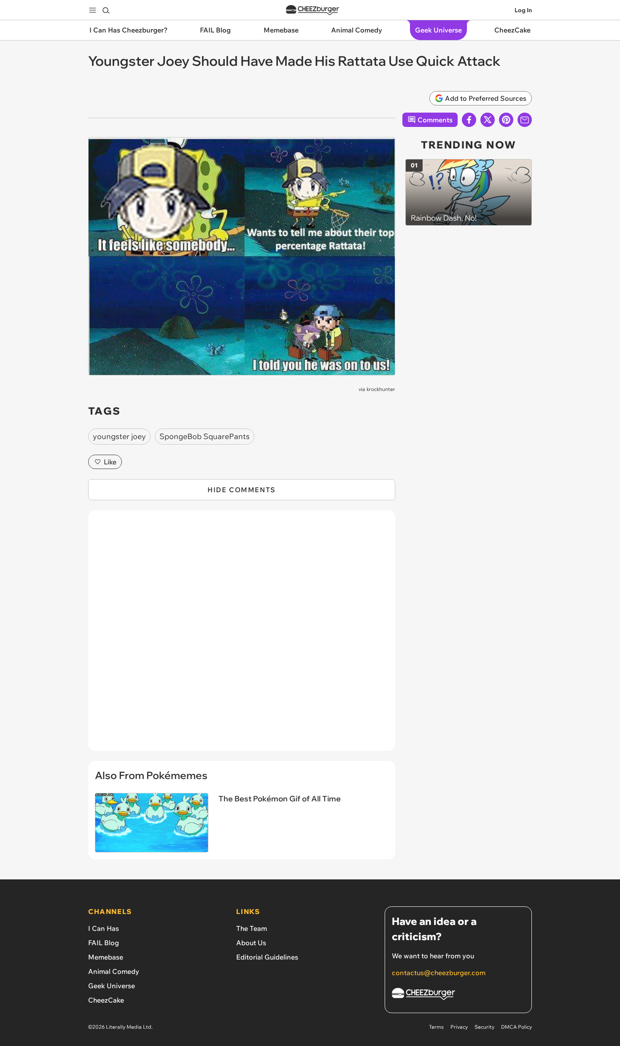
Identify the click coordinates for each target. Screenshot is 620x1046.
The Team (251, 928)
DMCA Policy (516, 1027)
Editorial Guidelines (267, 957)
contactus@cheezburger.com (438, 972)
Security (484, 1027)
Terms (436, 1027)
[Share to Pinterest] (506, 120)
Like (110, 462)
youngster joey (119, 436)
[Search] (106, 10)
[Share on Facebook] (469, 120)
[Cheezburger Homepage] (312, 10)
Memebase (105, 957)
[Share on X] (487, 120)
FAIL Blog (103, 942)
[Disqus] (241, 635)
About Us (251, 942)
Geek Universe (111, 985)
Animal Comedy (113, 971)
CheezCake (106, 1000)
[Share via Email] (525, 120)
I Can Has (103, 928)
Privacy (459, 1027)
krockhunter (381, 389)
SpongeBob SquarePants (204, 436)
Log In (523, 10)
